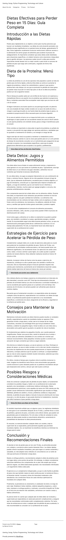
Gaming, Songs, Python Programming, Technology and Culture (23, 3)
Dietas (19, 524)
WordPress (19, 536)
